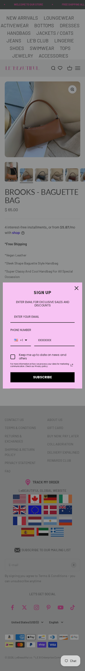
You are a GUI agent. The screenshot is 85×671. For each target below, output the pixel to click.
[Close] (76, 288)
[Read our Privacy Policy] (72, 365)
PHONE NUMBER (20, 330)
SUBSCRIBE (42, 377)
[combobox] (20, 340)
